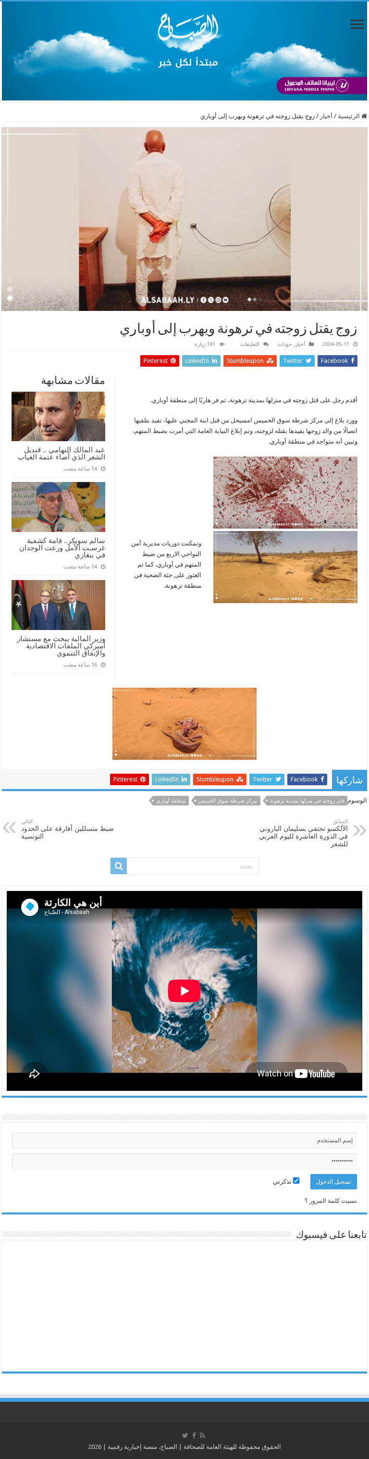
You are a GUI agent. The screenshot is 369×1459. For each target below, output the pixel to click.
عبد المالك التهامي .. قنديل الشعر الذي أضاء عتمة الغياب (61, 453)
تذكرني (283, 1181)
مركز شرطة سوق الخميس (227, 801)
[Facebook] (194, 1435)
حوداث (284, 344)
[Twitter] (185, 1435)
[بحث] (119, 866)
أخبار (326, 116)
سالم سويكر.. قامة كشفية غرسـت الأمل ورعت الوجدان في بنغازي (62, 547)
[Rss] (202, 1435)
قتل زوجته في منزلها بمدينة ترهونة (307, 801)
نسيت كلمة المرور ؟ (331, 1200)
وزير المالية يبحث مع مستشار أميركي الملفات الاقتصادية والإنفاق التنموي (61, 645)
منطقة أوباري (170, 801)
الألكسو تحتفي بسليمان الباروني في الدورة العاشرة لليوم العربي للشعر (303, 833)
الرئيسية (349, 116)
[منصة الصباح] (184, 50)
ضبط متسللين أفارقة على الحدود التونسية (67, 829)
